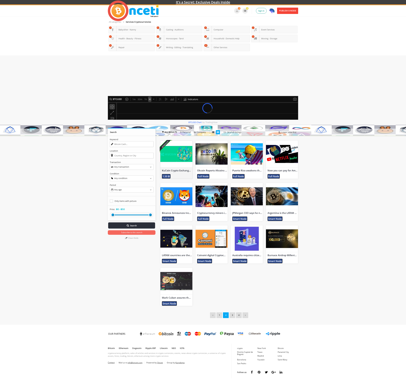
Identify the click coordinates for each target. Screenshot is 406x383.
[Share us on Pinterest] (259, 372)
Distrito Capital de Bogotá (245, 353)
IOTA (182, 348)
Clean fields (133, 238)
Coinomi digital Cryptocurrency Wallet (213, 255)
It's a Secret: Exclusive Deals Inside (203, 2)
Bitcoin (111, 348)
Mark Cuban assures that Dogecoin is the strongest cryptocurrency (177, 297)
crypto (240, 348)
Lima (280, 355)
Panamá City (283, 352)
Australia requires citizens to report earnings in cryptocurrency (248, 255)
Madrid (260, 355)
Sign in (261, 10)
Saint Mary (282, 359)
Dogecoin (136, 348)
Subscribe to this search (131, 232)
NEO (174, 348)
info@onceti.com (135, 362)
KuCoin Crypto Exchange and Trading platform (177, 170)
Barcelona (241, 359)
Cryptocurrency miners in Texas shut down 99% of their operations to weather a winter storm (213, 212)
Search (133, 225)
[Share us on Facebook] (252, 372)
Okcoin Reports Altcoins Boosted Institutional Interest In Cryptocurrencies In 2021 (213, 170)
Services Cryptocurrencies (138, 21)
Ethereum (123, 348)
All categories (115, 21)
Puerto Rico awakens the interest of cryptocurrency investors (248, 170)
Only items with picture (125, 201)
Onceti (160, 362)
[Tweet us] (266, 372)
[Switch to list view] (213, 132)
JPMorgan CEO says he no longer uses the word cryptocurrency (248, 212)
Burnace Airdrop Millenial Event (283, 255)
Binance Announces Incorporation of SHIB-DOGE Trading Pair (177, 212)
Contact (111, 362)
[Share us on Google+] (273, 372)
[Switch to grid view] (218, 132)
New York (261, 348)
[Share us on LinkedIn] (281, 372)
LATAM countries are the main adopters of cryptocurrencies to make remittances (177, 255)
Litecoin (164, 348)
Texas (259, 352)
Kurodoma (180, 362)
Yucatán (261, 359)
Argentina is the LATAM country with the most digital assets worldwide (283, 212)
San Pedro (241, 363)
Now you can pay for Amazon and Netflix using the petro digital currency (283, 170)
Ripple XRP (150, 348)
